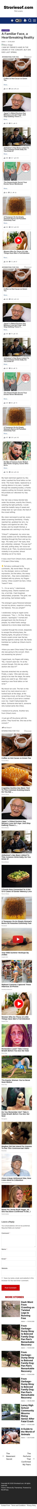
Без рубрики (5, 30)
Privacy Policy (31, 1505)
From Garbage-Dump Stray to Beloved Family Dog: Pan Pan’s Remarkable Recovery (27, 1335)
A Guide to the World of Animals (28, 1432)
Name (4, 1249)
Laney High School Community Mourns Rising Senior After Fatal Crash (27, 1413)
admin (3, 41)
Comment (6, 1233)
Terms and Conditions (18, 1505)
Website (5, 1268)
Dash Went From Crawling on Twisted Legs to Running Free (27, 1310)
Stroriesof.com (18, 7)
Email (4, 1259)
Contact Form (5, 1505)
